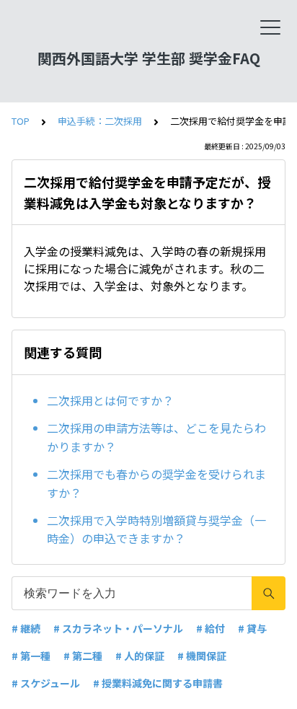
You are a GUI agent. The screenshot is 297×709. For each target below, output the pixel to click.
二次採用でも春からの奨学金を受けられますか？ (156, 483)
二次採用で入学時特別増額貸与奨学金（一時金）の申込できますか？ (156, 529)
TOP (21, 121)
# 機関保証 (201, 655)
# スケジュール (46, 683)
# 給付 (210, 628)
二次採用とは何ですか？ (110, 400)
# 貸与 (252, 628)
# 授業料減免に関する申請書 (158, 683)
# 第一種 (31, 655)
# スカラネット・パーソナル (118, 628)
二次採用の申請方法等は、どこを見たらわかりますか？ (156, 437)
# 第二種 (82, 655)
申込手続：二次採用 (100, 121)
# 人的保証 (139, 655)
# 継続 (26, 628)
